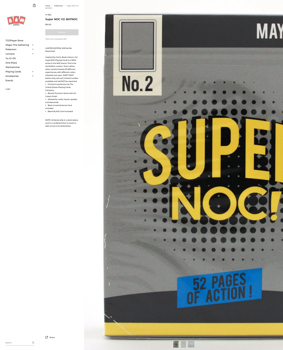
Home (47, 6)
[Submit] (33, 342)
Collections (58, 6)
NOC (49, 14)
